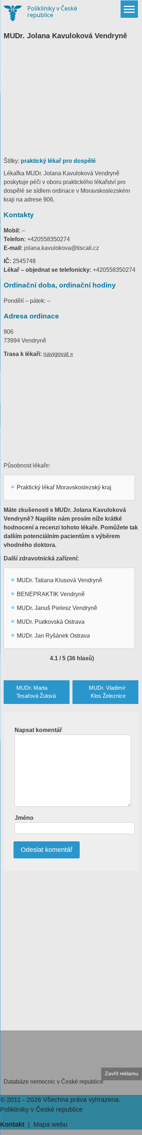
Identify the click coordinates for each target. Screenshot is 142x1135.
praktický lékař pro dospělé (58, 161)
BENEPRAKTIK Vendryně (51, 594)
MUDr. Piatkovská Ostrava (50, 622)
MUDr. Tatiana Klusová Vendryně (59, 580)
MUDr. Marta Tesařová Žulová (36, 692)
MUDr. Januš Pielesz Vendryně (57, 608)
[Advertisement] (71, 102)
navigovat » (58, 354)
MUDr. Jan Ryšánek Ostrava (53, 636)
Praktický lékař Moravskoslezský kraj (64, 487)
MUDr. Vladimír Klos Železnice (107, 692)
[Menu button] (129, 9)
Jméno (24, 818)
